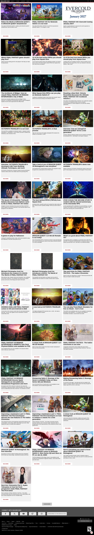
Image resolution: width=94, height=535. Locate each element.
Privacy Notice (10, 523)
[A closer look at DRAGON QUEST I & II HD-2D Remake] (47, 332)
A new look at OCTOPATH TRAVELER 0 (46, 308)
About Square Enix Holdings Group (21, 526)
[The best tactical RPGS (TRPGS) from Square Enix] (47, 189)
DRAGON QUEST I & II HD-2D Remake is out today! (46, 236)
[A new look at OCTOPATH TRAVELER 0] (47, 296)
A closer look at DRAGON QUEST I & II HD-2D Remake (46, 343)
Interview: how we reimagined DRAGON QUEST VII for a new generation (74, 130)
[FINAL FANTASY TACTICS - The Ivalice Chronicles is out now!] (78, 332)
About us (3, 521)
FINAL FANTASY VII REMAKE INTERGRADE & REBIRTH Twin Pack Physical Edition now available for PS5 (15, 344)
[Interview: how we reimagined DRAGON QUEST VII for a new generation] (78, 118)
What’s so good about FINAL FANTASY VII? (78, 236)
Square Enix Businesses (33, 526)
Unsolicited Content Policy (19, 523)
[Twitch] (32, 513)
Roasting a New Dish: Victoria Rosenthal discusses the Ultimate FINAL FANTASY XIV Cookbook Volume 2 (76, 95)
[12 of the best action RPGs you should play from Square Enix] (47, 47)
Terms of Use (4, 523)
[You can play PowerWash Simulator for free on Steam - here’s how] (78, 296)
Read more (5, 36)
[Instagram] (41, 513)
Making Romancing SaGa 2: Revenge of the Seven (77, 379)
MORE (28, 1)
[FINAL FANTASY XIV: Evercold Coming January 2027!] (78, 11)
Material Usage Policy (30, 523)
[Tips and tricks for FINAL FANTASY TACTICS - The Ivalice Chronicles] (78, 261)
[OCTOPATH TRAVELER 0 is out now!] (16, 118)
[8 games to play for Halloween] (16, 225)
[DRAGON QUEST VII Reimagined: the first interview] (16, 439)
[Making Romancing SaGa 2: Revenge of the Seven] (78, 368)
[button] (91, 532)
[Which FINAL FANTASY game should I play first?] (16, 47)
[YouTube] (23, 513)
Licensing (48, 523)
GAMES (12, 1)
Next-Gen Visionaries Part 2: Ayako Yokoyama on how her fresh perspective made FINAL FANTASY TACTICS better (14, 487)
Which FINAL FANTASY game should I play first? (15, 58)
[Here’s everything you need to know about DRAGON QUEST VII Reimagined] (78, 439)
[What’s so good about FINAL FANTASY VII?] (78, 225)
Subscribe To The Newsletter (57, 513)
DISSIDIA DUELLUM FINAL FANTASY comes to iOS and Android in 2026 (15, 308)
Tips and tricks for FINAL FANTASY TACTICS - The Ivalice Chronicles (76, 272)
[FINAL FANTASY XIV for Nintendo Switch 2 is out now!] (47, 11)
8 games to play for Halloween (12, 236)
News (23, 521)
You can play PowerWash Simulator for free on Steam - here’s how (78, 308)
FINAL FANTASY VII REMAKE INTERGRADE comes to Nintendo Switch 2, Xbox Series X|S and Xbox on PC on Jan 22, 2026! (47, 452)
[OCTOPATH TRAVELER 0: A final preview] (47, 118)
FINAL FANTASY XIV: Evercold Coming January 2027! (77, 23)
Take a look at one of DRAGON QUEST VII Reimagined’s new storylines (46, 165)
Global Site (18, 521)
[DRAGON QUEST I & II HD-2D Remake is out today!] (47, 225)
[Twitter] (14, 513)
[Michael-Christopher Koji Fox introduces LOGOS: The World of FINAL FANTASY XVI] (47, 261)
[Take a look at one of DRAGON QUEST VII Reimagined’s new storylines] (47, 154)
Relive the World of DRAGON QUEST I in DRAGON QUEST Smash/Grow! (15, 23)
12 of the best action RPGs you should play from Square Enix (46, 58)
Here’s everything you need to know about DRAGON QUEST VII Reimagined (76, 451)
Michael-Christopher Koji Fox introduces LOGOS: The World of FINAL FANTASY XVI (44, 273)
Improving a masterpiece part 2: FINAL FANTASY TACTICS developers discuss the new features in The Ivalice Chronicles (15, 416)
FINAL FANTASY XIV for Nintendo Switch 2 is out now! (44, 23)
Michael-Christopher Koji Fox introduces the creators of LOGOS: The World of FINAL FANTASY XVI (14, 273)
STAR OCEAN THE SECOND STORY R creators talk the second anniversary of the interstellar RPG (77, 202)
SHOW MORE (47, 504)
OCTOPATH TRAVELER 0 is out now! (15, 129)
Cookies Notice (42, 523)
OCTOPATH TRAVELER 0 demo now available (76, 165)
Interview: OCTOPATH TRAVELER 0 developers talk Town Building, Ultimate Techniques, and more (14, 166)
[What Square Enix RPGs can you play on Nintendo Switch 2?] (47, 82)
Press (37, 523)
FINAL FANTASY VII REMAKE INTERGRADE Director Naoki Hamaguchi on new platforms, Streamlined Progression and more (14, 381)
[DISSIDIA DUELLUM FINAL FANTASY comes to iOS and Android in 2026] (16, 296)
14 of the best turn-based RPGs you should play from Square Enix (76, 58)
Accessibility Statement (56, 523)
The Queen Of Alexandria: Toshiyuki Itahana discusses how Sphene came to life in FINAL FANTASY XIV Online (15, 202)
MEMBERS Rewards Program (7, 524)
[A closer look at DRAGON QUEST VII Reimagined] (78, 403)
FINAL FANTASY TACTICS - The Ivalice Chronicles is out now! (77, 343)
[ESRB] (89, 531)
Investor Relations (43, 526)
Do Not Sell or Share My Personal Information (55, 526)
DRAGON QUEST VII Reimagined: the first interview (15, 450)
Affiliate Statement (65, 523)
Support (13, 521)
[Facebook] (5, 513)
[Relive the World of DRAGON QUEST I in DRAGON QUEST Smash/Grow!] (16, 11)
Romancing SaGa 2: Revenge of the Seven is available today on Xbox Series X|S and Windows (45, 380)
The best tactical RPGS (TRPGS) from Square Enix (46, 201)
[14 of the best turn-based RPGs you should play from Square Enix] (78, 47)
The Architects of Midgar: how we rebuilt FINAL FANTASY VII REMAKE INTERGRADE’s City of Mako (14, 95)
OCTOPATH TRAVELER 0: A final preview (44, 129)
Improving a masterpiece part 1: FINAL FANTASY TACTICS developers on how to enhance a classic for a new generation (47, 416)
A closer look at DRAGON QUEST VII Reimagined (77, 415)
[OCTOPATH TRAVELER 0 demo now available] (78, 154)
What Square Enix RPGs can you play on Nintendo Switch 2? (46, 94)
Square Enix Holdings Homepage (7, 526)
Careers (8, 521)
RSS (15, 524)
